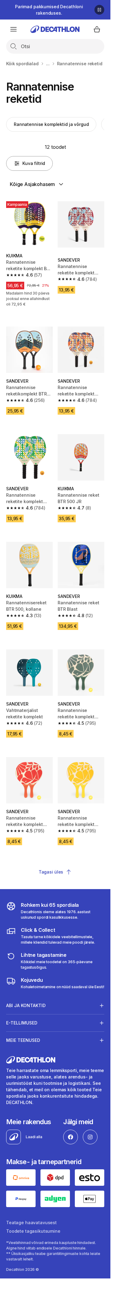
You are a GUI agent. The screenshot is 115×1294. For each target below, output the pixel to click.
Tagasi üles (51, 871)
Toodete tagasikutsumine (33, 1231)
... (48, 63)
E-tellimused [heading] (21, 1022)
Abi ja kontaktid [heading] (26, 1005)
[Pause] (99, 10)
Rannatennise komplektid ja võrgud (51, 124)
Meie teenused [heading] (23, 1040)
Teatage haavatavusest (31, 1222)
